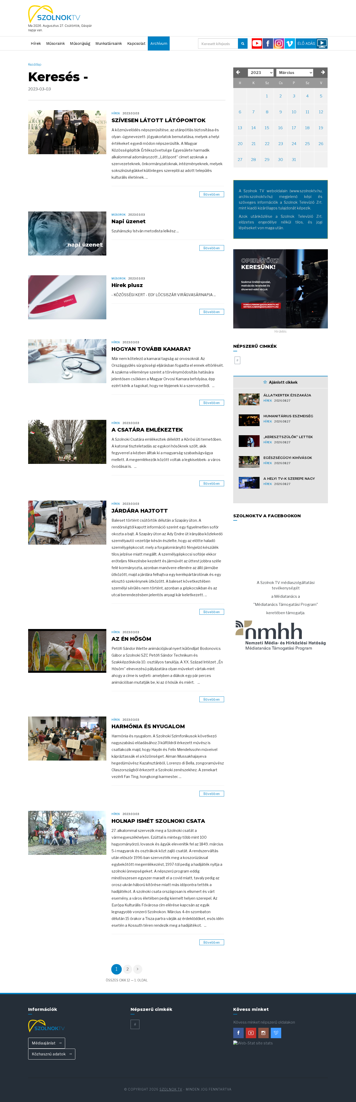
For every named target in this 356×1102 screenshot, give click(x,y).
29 (267, 159)
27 (240, 159)
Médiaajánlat (44, 1043)
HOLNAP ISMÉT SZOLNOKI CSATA (158, 821)
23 (280, 143)
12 (321, 112)
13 (240, 128)
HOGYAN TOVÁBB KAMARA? (151, 349)
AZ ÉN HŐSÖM (131, 639)
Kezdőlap (34, 64)
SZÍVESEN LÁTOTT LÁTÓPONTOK (159, 120)
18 (307, 128)
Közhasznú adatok (49, 1054)
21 (253, 143)
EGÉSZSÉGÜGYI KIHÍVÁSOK (287, 458)
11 (307, 112)
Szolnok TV (170, 1089)
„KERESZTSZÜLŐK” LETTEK (288, 437)
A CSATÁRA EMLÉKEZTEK (147, 430)
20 (240, 143)
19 (321, 128)
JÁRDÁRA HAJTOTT (140, 511)
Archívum (158, 43)
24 (294, 143)
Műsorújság (80, 43)
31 (294, 159)
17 (294, 128)
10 (294, 112)
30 (280, 159)
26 (320, 143)
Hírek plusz (127, 285)
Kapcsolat (136, 43)
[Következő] (137, 969)
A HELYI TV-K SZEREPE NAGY (289, 478)
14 (253, 128)
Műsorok (119, 214)
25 (307, 143)
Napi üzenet (129, 221)
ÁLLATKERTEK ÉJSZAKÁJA (287, 395)
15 (267, 128)
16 (280, 128)
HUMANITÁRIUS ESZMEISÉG (288, 416)
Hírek (36, 43)
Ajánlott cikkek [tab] (283, 382)
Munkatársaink (108, 43)
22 (267, 143)
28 (253, 159)
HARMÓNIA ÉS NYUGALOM (148, 726)
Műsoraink (55, 43)
